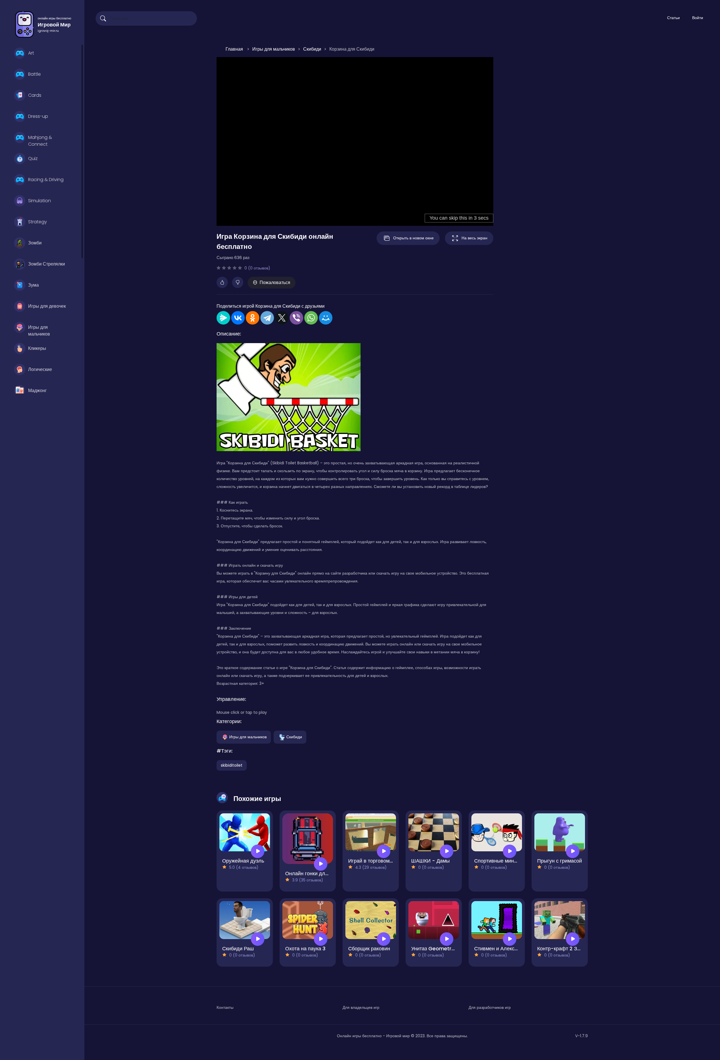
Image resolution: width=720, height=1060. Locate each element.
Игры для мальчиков (39, 330)
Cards (34, 95)
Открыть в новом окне (413, 238)
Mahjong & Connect (40, 140)
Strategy (37, 222)
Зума (33, 285)
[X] (282, 318)
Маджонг (37, 390)
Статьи (673, 18)
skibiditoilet (231, 765)
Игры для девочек (47, 306)
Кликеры (37, 348)
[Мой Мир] (325, 318)
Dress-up (38, 116)
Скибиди (294, 736)
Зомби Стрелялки (46, 264)
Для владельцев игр (361, 1007)
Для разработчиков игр (490, 1007)
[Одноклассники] (252, 318)
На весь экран (474, 238)
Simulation (39, 200)
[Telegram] (267, 318)
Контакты (225, 1007)
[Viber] (296, 318)
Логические (40, 369)
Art (31, 53)
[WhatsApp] (311, 318)
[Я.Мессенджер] (223, 318)
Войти (697, 18)
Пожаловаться (275, 282)
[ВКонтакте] (238, 318)
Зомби (35, 243)
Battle (34, 74)
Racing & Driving (46, 179)
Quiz (33, 158)
